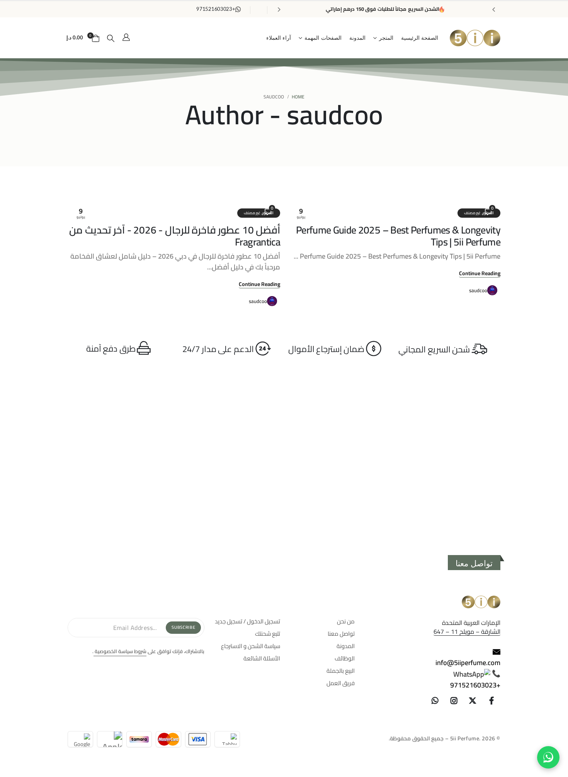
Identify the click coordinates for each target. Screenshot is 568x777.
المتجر (386, 38)
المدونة (357, 38)
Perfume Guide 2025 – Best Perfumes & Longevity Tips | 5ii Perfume (398, 235)
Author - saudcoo (284, 114)
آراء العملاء (278, 38)
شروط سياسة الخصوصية (120, 651)
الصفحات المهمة (323, 38)
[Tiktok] (416, 700)
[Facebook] (491, 700)
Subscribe (183, 627)
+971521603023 (475, 685)
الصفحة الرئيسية (420, 38)
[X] (473, 700)
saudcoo (478, 290)
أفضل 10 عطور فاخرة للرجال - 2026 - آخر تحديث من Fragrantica (174, 235)
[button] (111, 38)
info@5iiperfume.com (467, 662)
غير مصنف (472, 213)
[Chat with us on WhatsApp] (548, 757)
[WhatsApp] (435, 700)
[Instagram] (454, 700)
